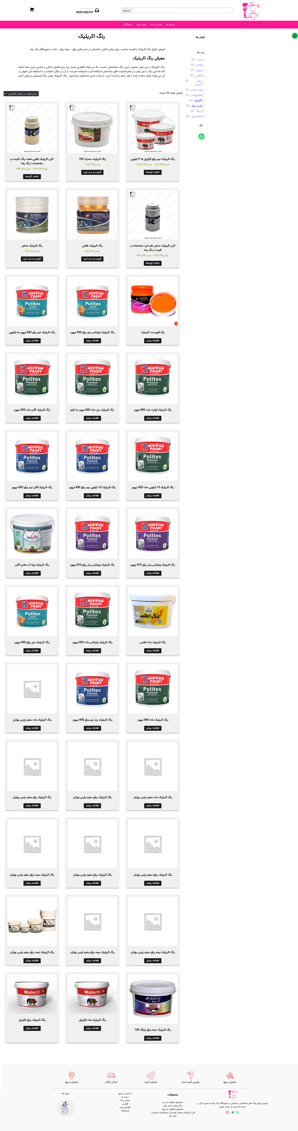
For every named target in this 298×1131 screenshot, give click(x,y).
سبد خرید (141, 24)
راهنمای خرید (125, 1107)
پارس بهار (196, 106)
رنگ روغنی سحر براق (173, 1106)
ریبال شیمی (198, 83)
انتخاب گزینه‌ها (152, 172)
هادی (199, 65)
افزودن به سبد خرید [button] (92, 172)
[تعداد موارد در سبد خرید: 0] (201, 125)
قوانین (125, 1104)
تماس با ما (156, 24)
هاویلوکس (196, 95)
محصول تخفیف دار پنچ (172, 1109)
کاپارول (198, 101)
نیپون (199, 70)
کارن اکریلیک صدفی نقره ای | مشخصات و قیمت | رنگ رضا (173, 1114)
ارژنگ (199, 111)
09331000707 (84, 12)
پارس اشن (196, 90)
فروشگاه (127, 24)
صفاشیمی (196, 116)
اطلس (198, 76)
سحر (199, 60)
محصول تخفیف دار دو (173, 1102)
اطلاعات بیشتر (152, 340)
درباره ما (170, 24)
